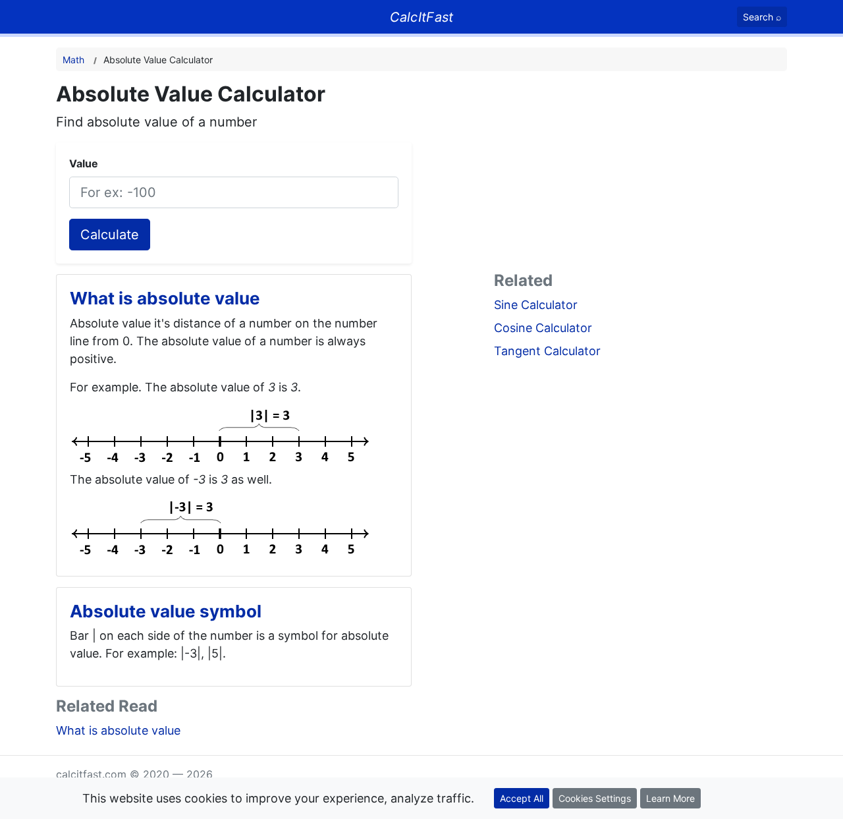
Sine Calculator (536, 305)
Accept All (521, 798)
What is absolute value (118, 730)
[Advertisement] (640, 174)
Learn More (670, 798)
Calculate (109, 234)
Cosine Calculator (543, 328)
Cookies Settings (594, 798)
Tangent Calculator (547, 351)
